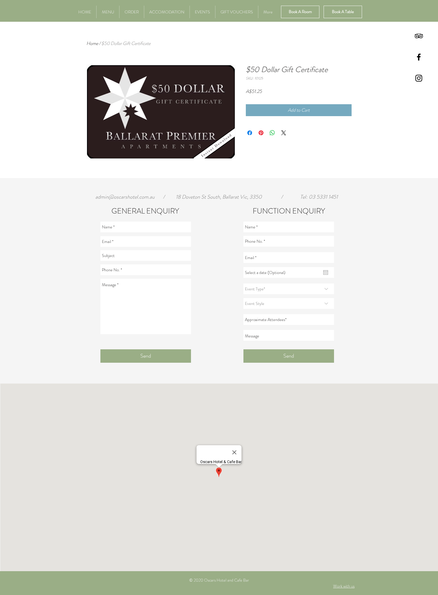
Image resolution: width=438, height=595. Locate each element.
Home (92, 43)
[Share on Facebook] (249, 132)
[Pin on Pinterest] (261, 132)
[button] (167, 12)
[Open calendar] (325, 272)
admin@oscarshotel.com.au (125, 197)
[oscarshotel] (418, 36)
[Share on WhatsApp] (272, 132)
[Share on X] (283, 132)
